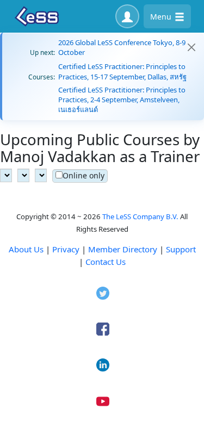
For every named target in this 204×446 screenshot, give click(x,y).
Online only (83, 175)
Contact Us (105, 261)
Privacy (65, 249)
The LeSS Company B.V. (140, 216)
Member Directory (122, 249)
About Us (26, 249)
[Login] (127, 16)
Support (181, 249)
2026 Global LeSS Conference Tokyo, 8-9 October (122, 47)
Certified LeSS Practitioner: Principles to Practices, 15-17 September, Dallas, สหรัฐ (122, 71)
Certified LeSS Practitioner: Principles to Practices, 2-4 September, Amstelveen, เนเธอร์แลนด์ (122, 99)
